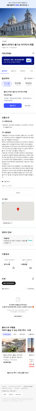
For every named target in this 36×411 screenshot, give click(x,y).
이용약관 (4, 386)
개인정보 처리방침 (27, 386)
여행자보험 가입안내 (7, 388)
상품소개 (13, 71)
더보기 (18, 193)
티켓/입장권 (7, 334)
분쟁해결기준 (24, 388)
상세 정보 (27, 105)
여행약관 (16, 388)
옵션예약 (4, 71)
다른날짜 (29, 78)
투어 (15, 334)
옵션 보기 (13, 105)
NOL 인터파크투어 (8, 283)
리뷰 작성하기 (18, 316)
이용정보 (22, 71)
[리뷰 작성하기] (33, 279)
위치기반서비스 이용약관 (15, 386)
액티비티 (22, 334)
